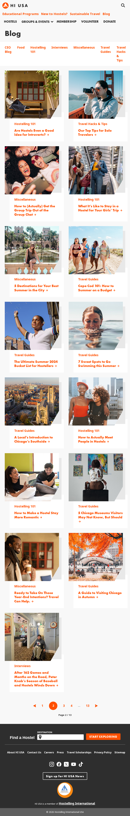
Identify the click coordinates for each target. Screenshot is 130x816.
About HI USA (15, 752)
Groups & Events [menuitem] (35, 22)
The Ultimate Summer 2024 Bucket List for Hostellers (36, 364)
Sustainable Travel (85, 14)
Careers (49, 752)
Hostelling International (77, 803)
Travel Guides (106, 49)
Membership (66, 21)
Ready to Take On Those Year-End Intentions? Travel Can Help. (36, 597)
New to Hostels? (54, 14)
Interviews (59, 47)
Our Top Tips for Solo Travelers (95, 132)
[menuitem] (10, 22)
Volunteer (90, 21)
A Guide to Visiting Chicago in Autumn (100, 595)
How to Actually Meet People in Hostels (95, 439)
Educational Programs (20, 14)
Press (60, 752)
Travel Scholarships (79, 752)
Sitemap (119, 752)
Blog (106, 14)
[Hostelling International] (65, 797)
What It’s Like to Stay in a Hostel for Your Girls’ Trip (99, 208)
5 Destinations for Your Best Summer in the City (36, 288)
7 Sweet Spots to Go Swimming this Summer (97, 364)
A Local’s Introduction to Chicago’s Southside (33, 439)
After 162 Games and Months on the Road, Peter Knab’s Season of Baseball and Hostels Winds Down (36, 679)
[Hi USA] (15, 5)
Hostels (10, 21)
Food (21, 47)
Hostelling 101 (25, 124)
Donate (109, 21)
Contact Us (34, 752)
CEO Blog (8, 49)
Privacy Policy (102, 752)
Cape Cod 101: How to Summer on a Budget (96, 288)
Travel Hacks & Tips (92, 124)
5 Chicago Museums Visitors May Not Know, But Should (100, 515)
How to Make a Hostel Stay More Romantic (36, 515)
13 (87, 706)
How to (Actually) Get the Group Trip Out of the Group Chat (34, 210)
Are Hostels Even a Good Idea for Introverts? (34, 132)
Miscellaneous (84, 47)
